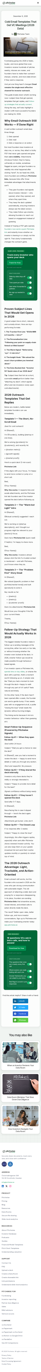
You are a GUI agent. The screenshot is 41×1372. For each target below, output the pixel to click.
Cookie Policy (6, 1364)
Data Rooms (6, 1212)
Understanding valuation (12, 1252)
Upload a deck (7, 1270)
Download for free (16, 948)
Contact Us (6, 1263)
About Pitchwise (8, 1230)
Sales (4, 1306)
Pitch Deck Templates (10, 1248)
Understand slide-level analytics (15, 1285)
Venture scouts (8, 1314)
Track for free (15, 263)
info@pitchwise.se (8, 1182)
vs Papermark (7, 1328)
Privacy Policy (6, 1355)
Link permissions (8, 1281)
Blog (3, 1205)
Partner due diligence (10, 1303)
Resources (6, 1208)
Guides (4, 1241)
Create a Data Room (10, 1274)
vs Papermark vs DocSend (12, 1332)
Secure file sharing (9, 1215)
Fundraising (6, 1296)
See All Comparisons (10, 1343)
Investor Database (9, 1234)
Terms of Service (7, 1358)
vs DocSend (6, 1325)
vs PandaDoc (7, 1339)
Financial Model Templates (12, 1245)
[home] (8, 3)
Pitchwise (5, 1197)
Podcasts (5, 1237)
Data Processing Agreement (11, 1361)
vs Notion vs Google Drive (12, 1336)
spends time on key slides (14, 672)
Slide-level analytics (10, 1219)
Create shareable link (10, 1277)
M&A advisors (7, 1310)
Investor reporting (9, 1299)
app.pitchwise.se (10, 925)
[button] (38, 3)
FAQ (3, 1266)
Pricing (4, 1201)
